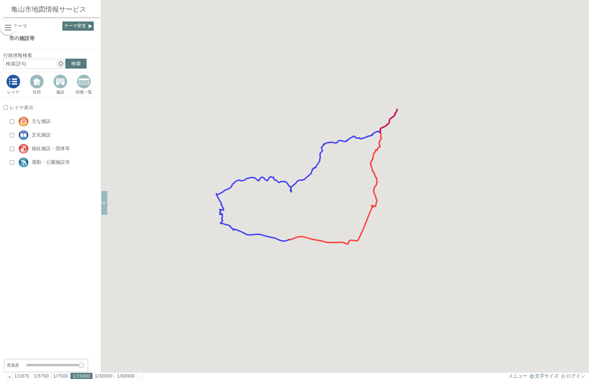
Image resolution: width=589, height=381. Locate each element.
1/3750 (41, 376)
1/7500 (60, 376)
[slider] (81, 365)
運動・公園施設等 (51, 162)
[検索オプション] (60, 63)
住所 (37, 92)
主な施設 (41, 121)
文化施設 (41, 134)
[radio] (22, 376)
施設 (60, 92)
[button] (55, 121)
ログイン (575, 376)
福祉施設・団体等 (51, 148)
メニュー (517, 376)
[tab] (13, 84)
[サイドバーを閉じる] (104, 203)
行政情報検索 (17, 55)
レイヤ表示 (21, 107)
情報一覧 (84, 92)
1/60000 (126, 376)
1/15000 (81, 376)
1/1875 (21, 376)
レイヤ (13, 92)
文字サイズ (547, 376)
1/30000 (103, 376)
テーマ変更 (75, 26)
